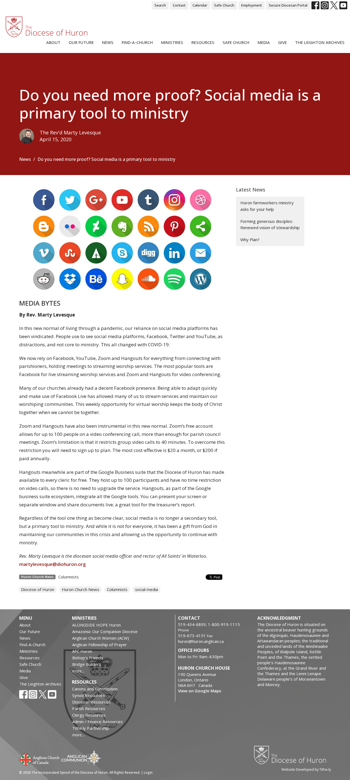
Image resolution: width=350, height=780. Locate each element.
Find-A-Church (137, 42)
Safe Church (224, 5)
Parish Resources (88, 708)
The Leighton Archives (320, 42)
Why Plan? (249, 239)
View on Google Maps (199, 690)
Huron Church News (80, 589)
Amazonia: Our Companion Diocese (105, 631)
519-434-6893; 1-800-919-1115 (209, 624)
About (53, 42)
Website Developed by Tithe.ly (306, 769)
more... (78, 670)
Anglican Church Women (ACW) (100, 638)
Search (160, 5)
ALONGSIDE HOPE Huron (96, 625)
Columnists (68, 577)
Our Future (81, 42)
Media (264, 42)
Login (148, 772)
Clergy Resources (89, 715)
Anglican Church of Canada (39, 759)
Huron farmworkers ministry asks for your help (267, 206)
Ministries (172, 42)
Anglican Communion (81, 758)
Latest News (250, 189)
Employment (251, 5)
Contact (179, 5)
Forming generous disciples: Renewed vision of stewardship (270, 224)
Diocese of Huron (37, 589)
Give (282, 42)
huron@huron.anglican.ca (201, 641)
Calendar (199, 5)
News (107, 42)
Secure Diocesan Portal (288, 5)
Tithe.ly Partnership (90, 728)
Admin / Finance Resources (97, 721)
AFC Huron (82, 651)
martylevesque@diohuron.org (52, 564)
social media (146, 589)
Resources (202, 42)
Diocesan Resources (91, 702)
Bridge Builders (86, 664)
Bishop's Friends (87, 657)
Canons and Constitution (95, 689)
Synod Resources (88, 695)
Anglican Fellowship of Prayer (99, 644)
